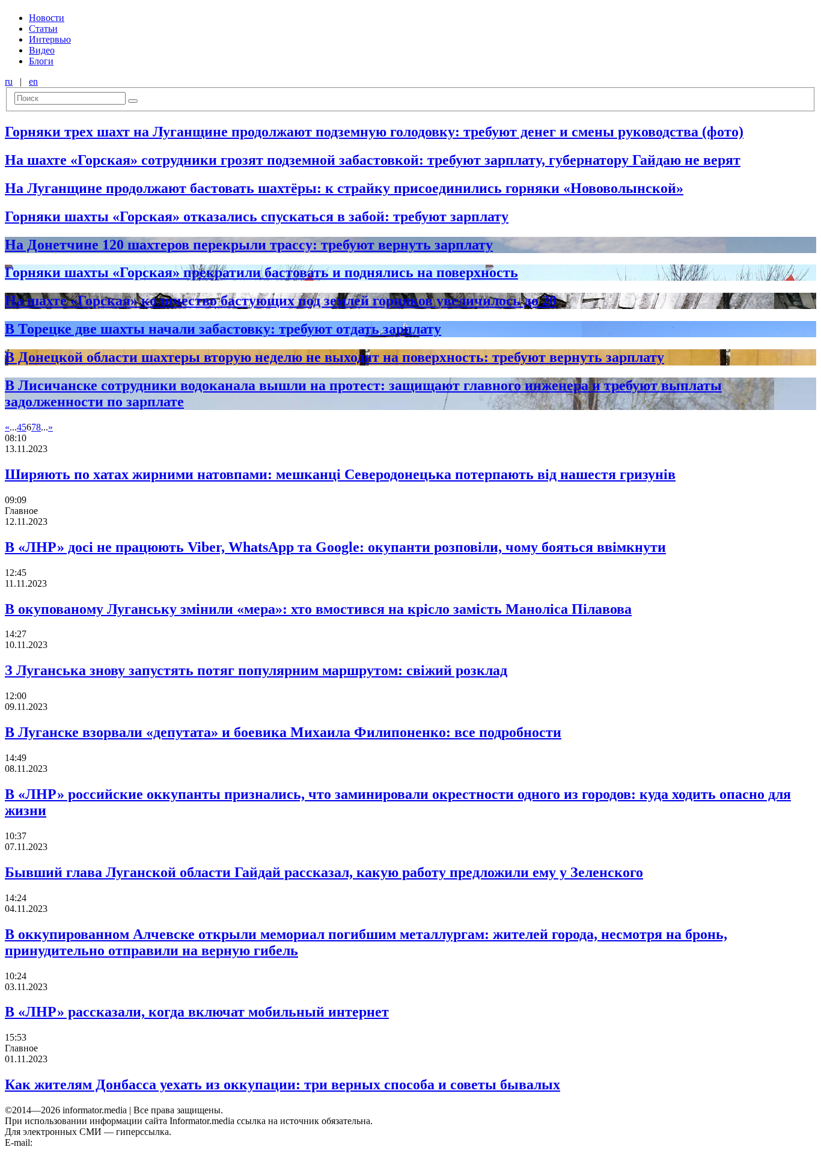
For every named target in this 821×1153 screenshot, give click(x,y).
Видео (42, 50)
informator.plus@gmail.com (88, 1142)
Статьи (43, 28)
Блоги (41, 61)
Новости (46, 18)
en (33, 81)
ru (9, 81)
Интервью (50, 39)
